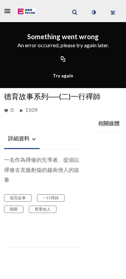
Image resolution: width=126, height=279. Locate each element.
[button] (9, 11)
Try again (63, 75)
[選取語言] (112, 12)
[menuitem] (75, 12)
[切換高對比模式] (93, 12)
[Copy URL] (63, 59)
